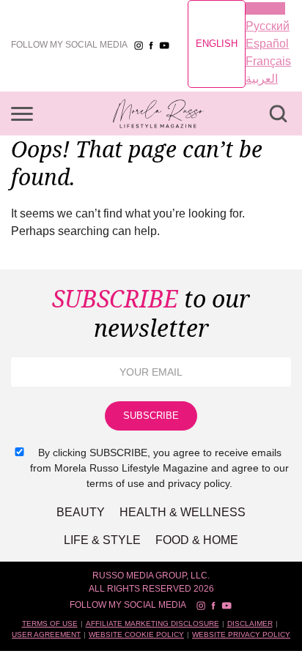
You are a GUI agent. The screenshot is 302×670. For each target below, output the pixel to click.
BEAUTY (80, 512)
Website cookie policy (136, 634)
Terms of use (50, 623)
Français (268, 61)
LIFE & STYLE (102, 540)
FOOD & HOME (196, 540)
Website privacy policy (241, 634)
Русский (268, 26)
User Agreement (46, 634)
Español (267, 43)
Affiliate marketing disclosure (152, 623)
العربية (262, 78)
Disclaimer (250, 623)
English (216, 43)
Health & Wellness (182, 512)
